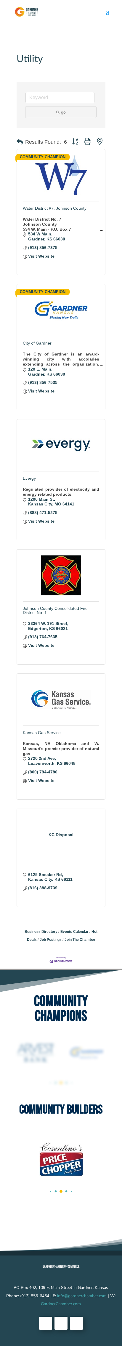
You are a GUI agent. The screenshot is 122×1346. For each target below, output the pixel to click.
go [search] (63, 112)
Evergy (29, 478)
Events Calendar (74, 932)
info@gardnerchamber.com (82, 1296)
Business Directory (41, 932)
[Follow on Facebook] (45, 1323)
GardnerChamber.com (61, 1304)
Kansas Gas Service (42, 732)
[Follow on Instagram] (76, 1323)
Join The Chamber (80, 940)
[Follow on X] (61, 1323)
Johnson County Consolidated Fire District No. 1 (55, 610)
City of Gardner (37, 343)
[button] (20, 142)
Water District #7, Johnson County (54, 208)
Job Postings (51, 940)
